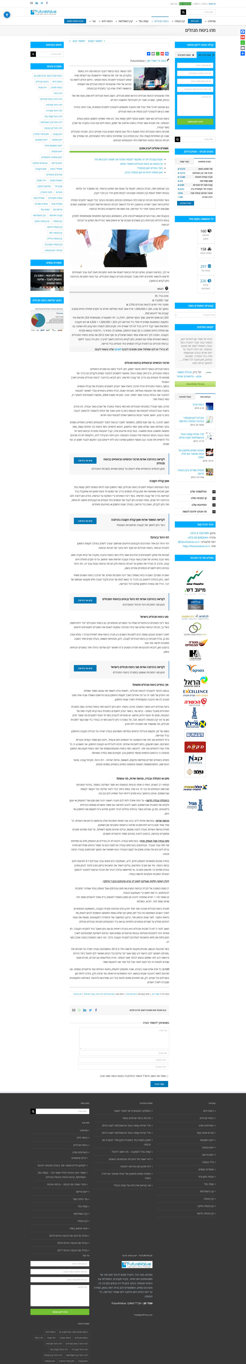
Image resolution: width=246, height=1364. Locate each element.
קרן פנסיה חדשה (54, 227)
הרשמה (197, 3)
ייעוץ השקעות (41, 139)
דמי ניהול (99, 994)
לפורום (118, 349)
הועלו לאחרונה (185, 396)
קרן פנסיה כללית (54, 238)
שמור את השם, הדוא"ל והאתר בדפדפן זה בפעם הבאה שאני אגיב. (132, 1076)
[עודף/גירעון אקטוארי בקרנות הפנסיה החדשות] (209, 418)
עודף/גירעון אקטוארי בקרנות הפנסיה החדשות (191, 419)
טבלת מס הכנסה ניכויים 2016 (72, 1243)
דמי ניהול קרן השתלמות (51, 122)
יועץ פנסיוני (57, 139)
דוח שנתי (42, 87)
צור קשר (173, 3)
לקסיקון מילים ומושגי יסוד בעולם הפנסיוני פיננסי (62, 1165)
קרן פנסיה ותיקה (41, 221)
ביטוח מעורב (56, 87)
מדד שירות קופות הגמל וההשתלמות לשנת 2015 (126, 1132)
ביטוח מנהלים (131, 994)
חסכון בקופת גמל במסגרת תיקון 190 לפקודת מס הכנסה (126, 1142)
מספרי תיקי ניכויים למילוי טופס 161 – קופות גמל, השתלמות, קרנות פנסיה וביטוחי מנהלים (61, 1175)
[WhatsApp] (242, 42)
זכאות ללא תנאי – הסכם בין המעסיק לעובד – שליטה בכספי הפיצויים (48, 279)
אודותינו (84, 1130)
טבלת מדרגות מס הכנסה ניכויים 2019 (68, 1235)
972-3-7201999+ (199, 533)
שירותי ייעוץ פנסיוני (53, 250)
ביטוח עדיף (198, 404)
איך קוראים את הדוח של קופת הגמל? (132, 1185)
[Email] (242, 48)
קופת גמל (45, 209)
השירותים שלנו (80, 1152)
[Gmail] (242, 37)
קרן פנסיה (57, 221)
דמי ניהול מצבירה (54, 110)
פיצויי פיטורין (46, 192)
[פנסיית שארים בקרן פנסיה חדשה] (209, 470)
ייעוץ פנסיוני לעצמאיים (51, 157)
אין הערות (77, 994)
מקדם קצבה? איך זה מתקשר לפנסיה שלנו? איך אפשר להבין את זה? (128, 159)
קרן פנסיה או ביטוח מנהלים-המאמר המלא (141, 163)
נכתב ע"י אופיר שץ (156, 60)
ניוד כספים (41, 180)
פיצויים (59, 192)
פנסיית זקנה (38, 197)
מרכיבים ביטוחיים (54, 174)
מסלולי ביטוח (56, 168)
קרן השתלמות (39, 215)
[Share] (242, 53)
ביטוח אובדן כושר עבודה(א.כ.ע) (48, 75)
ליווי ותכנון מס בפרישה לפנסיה (135, 1166)
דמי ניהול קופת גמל (53, 116)
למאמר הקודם (95, 41)
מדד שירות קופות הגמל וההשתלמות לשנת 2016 (191, 435)
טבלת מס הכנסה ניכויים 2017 (72, 1250)
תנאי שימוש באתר (78, 1228)
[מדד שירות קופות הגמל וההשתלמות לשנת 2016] (209, 434)
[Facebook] (242, 31)
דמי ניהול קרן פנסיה (53, 128)
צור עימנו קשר (80, 1199)
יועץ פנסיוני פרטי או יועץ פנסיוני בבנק (144, 172)
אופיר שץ (155, 994)
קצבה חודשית (89, 994)
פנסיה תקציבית (55, 197)
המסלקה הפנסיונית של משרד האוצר (132, 1110)
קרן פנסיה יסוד (55, 232)
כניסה (204, 3)
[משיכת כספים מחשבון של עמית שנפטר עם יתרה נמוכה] (209, 450)
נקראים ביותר (205, 396)
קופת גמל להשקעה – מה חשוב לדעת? (131, 1151)
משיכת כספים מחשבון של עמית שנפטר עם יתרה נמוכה (191, 454)
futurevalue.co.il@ (189, 541)
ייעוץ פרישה (56, 163)
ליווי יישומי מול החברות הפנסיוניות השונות (130, 1159)
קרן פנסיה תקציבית (53, 244)
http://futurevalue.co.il (196, 546)
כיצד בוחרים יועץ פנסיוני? (150, 168)
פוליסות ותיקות (44, 186)
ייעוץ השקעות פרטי (53, 145)
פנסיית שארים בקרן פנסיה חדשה (191, 471)
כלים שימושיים (78, 1158)
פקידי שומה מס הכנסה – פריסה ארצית (66, 1184)
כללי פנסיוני (208, 1162)
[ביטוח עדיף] (209, 405)
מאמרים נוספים (206, 1169)
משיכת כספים (56, 180)
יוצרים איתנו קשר (205, 1132)
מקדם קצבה (40, 168)
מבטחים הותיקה (40, 163)
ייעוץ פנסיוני (56, 151)
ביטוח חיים (57, 81)
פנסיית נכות (57, 203)
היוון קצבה (57, 134)
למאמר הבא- (78, 41)
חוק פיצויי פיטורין (41, 134)
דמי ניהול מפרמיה (54, 104)
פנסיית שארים (41, 203)
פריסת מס (57, 209)
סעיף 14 (58, 186)
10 (32, 287)
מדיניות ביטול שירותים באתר (136, 1118)
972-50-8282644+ (197, 537)
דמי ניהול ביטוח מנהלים (51, 99)
